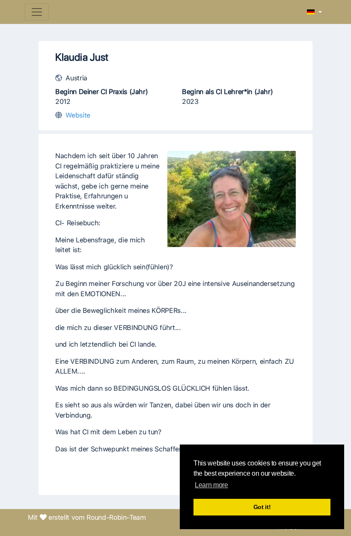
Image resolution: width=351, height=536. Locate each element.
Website (77, 115)
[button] (314, 12)
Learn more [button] (211, 485)
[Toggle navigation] (37, 12)
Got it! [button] (262, 507)
